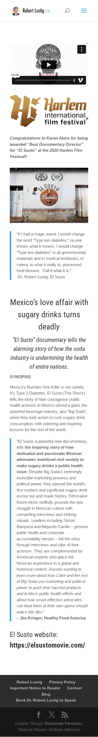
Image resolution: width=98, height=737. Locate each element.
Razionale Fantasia (63, 723)
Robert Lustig (29, 682)
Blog (46, 694)
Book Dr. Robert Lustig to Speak (46, 700)
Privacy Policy (62, 682)
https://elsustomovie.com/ (47, 645)
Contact (74, 688)
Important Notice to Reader (35, 688)
